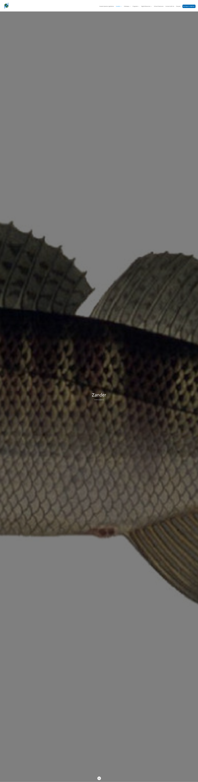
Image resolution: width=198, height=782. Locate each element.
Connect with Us (169, 6)
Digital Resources (145, 6)
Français (178, 6)
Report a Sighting (189, 6)
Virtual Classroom (158, 6)
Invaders (118, 6)
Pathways (126, 6)
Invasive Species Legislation (106, 6)
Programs (135, 6)
